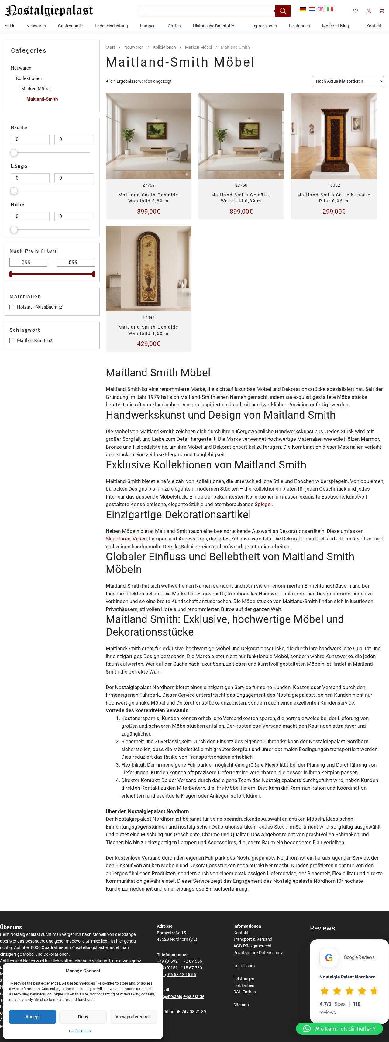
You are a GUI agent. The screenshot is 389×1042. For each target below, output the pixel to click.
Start (110, 47)
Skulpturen (118, 539)
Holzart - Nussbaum (37, 307)
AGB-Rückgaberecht (252, 946)
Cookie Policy (80, 1031)
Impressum (244, 965)
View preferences (133, 1017)
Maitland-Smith (42, 99)
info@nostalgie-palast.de (180, 996)
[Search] (283, 11)
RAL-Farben (244, 992)
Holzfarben (243, 985)
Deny (83, 1017)
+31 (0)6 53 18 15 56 (176, 974)
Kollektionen (164, 47)
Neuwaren (134, 47)
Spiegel (263, 504)
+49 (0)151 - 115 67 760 (179, 968)
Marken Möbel (198, 47)
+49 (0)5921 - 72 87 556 (179, 961)
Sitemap (241, 1005)
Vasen (140, 539)
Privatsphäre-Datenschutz (258, 952)
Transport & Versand (252, 939)
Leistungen (243, 979)
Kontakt (241, 933)
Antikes (7, 961)
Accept (33, 1017)
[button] (339, 1029)
